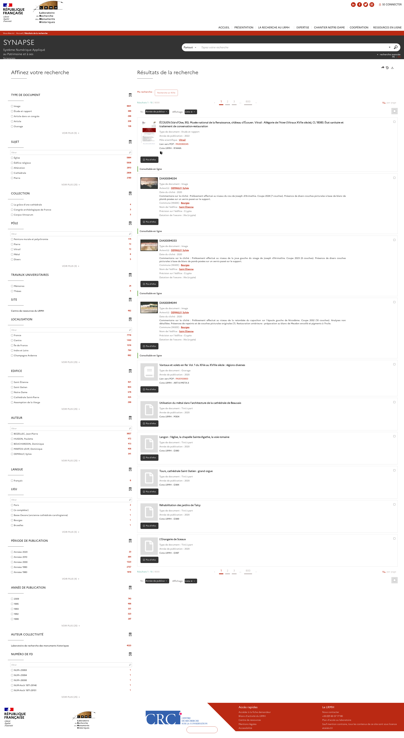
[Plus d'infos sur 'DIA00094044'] (149, 307)
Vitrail (182, 140)
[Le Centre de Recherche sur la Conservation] (176, 717)
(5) (69, 133)
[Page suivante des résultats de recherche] (256, 102)
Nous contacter (330, 712)
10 (383, 102)
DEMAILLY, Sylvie (180, 188)
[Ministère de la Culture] (35, 717)
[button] (71, 310)
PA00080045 (182, 144)
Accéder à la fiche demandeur (255, 712)
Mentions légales (247, 724)
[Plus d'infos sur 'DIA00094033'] (149, 245)
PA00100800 (182, 378)
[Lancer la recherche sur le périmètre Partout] (396, 47)
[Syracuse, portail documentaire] (48, 12)
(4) (69, 578)
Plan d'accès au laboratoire (336, 720)
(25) (69, 184)
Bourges (185, 203)
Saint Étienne (186, 207)
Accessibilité (245, 728)
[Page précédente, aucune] (215, 102)
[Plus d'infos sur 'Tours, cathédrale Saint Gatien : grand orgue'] (149, 478)
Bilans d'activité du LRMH (252, 716)
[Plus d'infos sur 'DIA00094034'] (149, 183)
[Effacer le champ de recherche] (390, 47)
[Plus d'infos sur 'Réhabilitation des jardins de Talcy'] (149, 512)
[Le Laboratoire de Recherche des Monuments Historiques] (106, 717)
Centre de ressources (250, 720)
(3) (69, 266)
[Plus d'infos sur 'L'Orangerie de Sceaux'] (149, 546)
